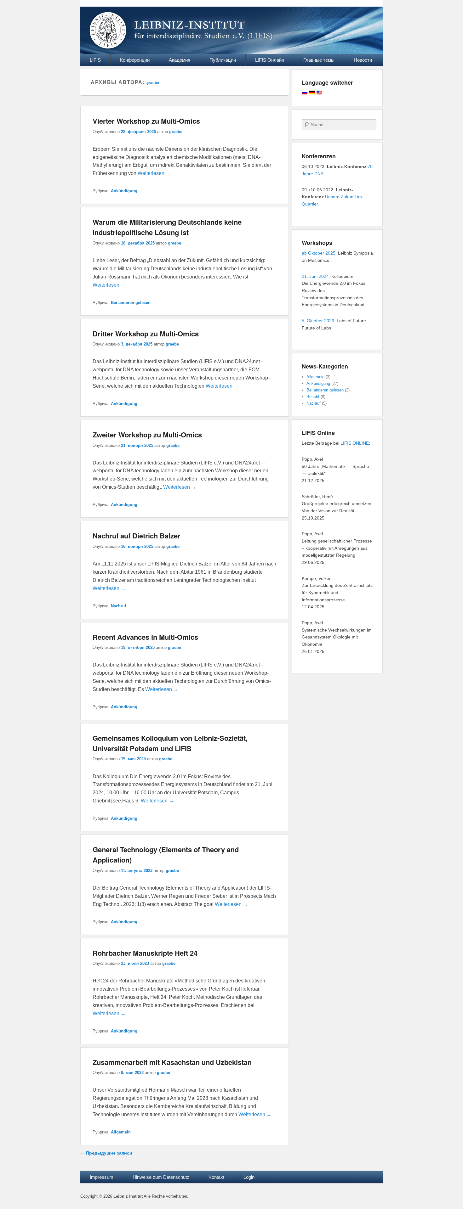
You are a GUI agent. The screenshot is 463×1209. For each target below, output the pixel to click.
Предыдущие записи (106, 1153)
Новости (363, 60)
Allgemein (121, 1132)
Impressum (101, 1177)
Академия (179, 60)
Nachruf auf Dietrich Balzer (136, 536)
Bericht (312, 396)
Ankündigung (124, 190)
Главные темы (318, 60)
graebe (152, 82)
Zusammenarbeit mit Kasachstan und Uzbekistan (172, 1062)
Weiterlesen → (154, 173)
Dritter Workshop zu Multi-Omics (146, 334)
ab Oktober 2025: (319, 253)
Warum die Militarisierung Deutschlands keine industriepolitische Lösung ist (167, 227)
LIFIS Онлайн (269, 60)
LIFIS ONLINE (354, 443)
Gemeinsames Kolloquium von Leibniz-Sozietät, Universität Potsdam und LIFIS (170, 743)
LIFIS (95, 60)
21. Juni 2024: (316, 276)
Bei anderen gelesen (131, 302)
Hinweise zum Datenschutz (161, 1177)
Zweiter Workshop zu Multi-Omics (147, 435)
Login (248, 1177)
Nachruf (118, 606)
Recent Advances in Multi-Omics (145, 637)
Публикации (222, 60)
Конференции (135, 60)
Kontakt (216, 1177)
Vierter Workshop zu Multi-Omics (146, 121)
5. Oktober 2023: (318, 320)
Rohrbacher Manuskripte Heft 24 (145, 953)
